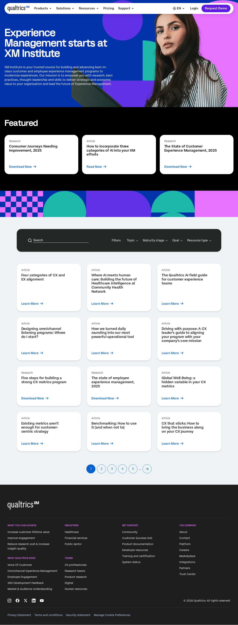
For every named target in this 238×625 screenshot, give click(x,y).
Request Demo (216, 8)
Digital (69, 582)
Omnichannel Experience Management (32, 570)
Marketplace (187, 556)
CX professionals (76, 564)
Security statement (78, 615)
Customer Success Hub (137, 538)
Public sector (73, 544)
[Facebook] (17, 600)
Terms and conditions (48, 615)
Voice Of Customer (20, 564)
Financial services (76, 538)
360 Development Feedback (26, 582)
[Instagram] (9, 600)
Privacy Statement (19, 615)
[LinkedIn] (34, 600)
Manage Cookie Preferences (112, 615)
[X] (25, 600)
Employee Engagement (22, 576)
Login (194, 8)
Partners (184, 568)
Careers (184, 550)
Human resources (76, 588)
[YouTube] (42, 600)
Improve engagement (21, 538)
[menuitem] (43, 8)
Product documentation (137, 544)
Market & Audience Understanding (30, 588)
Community (129, 532)
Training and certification (138, 556)
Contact (184, 538)
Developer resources (135, 550)
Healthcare (72, 532)
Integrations (187, 562)
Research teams (75, 570)
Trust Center (187, 574)
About (183, 532)
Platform (185, 544)
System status (131, 562)
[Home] (18, 8)
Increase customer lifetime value (28, 532)
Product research (76, 576)
